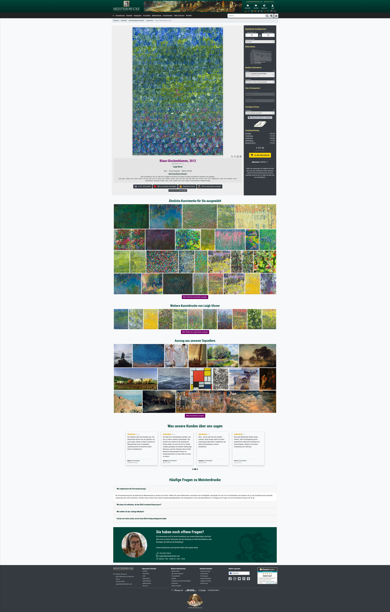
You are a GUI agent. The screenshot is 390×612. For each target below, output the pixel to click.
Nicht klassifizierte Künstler (136, 20)
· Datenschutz (146, 578)
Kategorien (138, 16)
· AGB (143, 576)
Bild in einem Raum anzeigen (211, 186)
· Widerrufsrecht (146, 581)
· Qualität (173, 578)
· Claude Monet (204, 573)
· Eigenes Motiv (175, 571)
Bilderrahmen (156, 16)
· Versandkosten (175, 576)
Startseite (116, 20)
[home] (113, 16)
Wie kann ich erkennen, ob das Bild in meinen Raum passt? (139, 504)
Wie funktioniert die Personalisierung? (131, 489)
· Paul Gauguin (204, 576)
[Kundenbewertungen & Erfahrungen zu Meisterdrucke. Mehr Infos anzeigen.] (267, 576)
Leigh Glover (149, 20)
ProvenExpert (137, 461)
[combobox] (260, 41)
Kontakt (189, 15)
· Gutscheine (174, 583)
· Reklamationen (146, 583)
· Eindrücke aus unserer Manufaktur (181, 581)
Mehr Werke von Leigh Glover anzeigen (195, 332)
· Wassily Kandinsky (205, 578)
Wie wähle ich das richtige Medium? (130, 511)
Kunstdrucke (120, 16)
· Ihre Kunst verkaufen (177, 573)
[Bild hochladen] (276, 16)
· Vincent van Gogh (205, 571)
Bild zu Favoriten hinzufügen (166, 186)
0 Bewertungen (181, 190)
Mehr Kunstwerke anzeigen (195, 416)
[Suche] (267, 16)
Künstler (129, 16)
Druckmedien (167, 16)
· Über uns (145, 586)
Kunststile (146, 16)
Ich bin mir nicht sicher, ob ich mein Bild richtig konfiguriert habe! (141, 518)
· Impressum (145, 573)
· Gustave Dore (204, 583)
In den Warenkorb (261, 155)
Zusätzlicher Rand (250, 39)
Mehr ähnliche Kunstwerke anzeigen (195, 297)
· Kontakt (144, 571)
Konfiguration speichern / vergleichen (260, 117)
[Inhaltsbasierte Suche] (271, 16)
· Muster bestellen (176, 586)
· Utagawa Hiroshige (205, 581)
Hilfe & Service (179, 16)
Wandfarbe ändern (188, 186)
